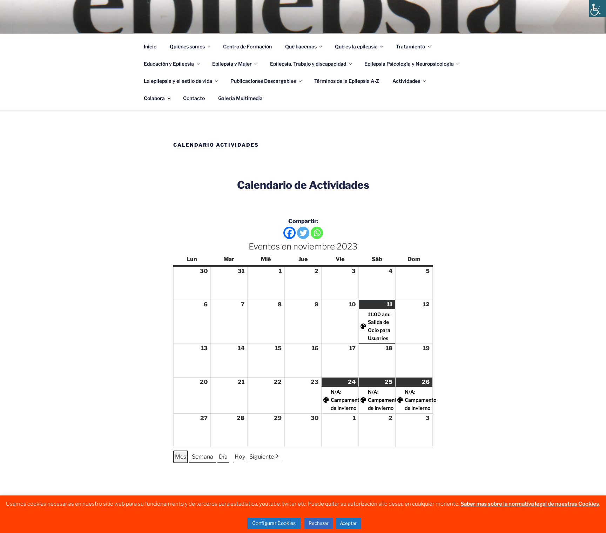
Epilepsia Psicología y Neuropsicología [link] (409, 64)
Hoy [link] (240, 456)
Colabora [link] (154, 98)
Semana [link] (202, 456)
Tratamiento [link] (410, 46)
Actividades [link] (406, 81)
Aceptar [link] (348, 523)
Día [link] (223, 456)
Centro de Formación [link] (247, 46)
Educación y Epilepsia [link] (169, 64)
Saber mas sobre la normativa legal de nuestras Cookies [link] (529, 504)
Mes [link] (180, 456)
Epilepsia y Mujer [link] (232, 64)
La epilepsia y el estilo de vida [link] (178, 81)
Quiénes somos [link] (187, 46)
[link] (597, 8)
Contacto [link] (194, 98)
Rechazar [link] (319, 523)
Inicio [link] (150, 46)
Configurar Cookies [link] (274, 523)
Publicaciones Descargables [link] (263, 81)
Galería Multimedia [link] (240, 98)
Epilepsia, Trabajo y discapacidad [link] (308, 64)
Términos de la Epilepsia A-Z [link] (346, 81)
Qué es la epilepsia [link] (356, 46)
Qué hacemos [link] (301, 46)
